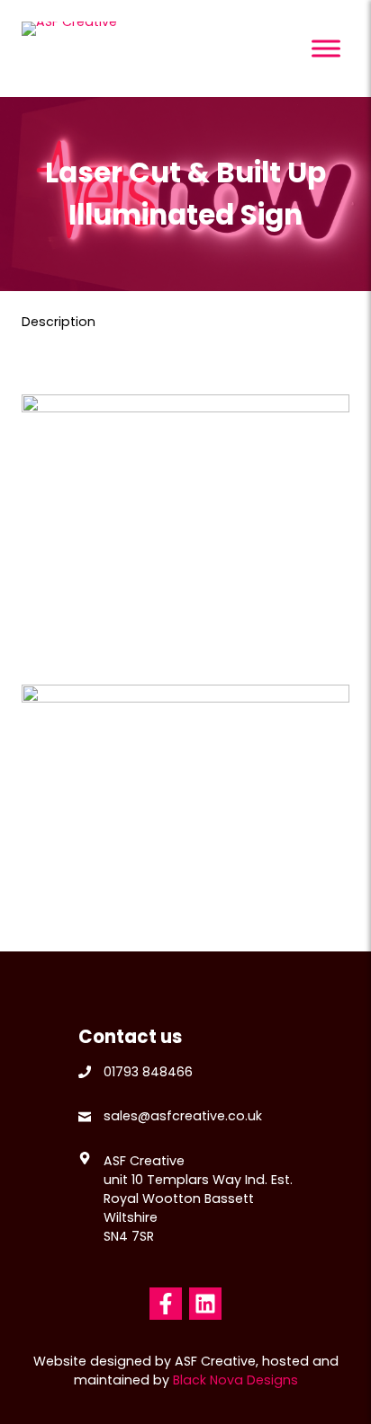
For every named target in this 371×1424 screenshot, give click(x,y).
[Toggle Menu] (326, 48)
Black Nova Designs (235, 1380)
